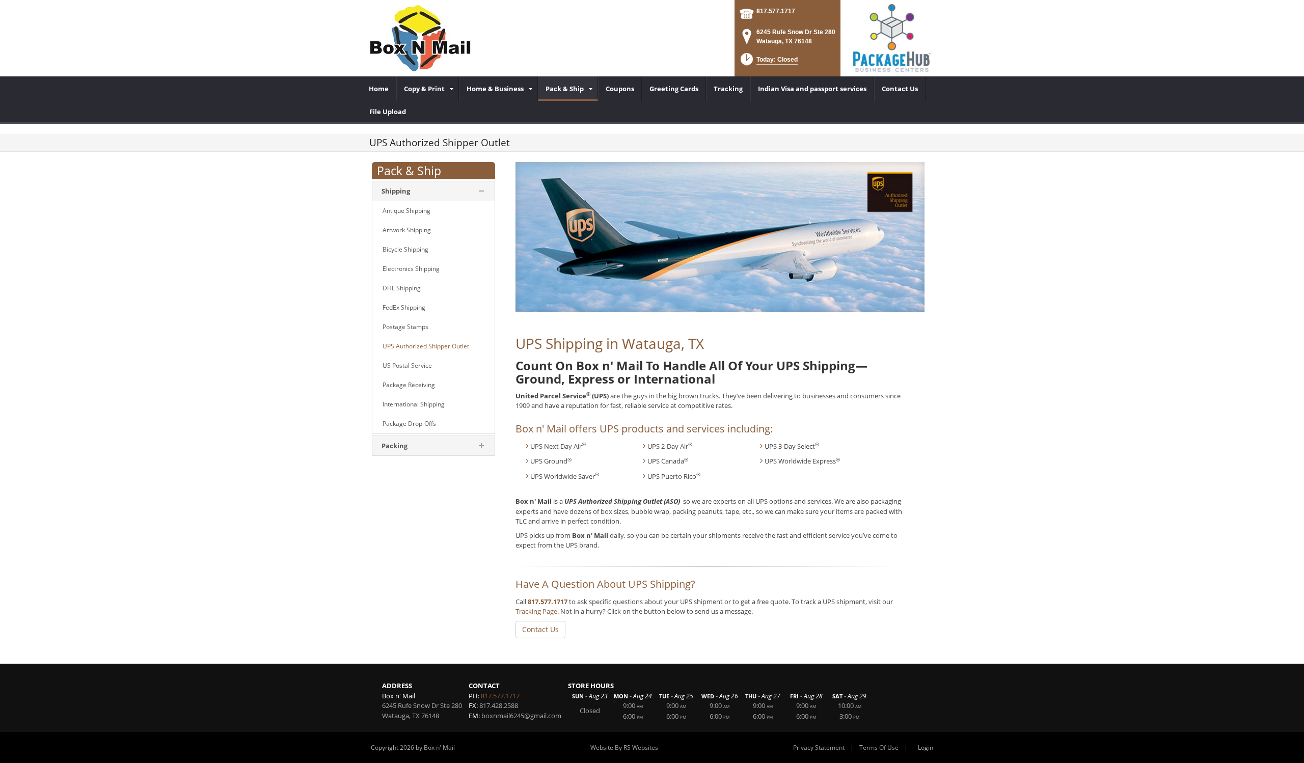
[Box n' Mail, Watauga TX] (420, 38)
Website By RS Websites (624, 747)
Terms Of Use (879, 747)
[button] (768, 62)
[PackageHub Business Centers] (891, 37)
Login (925, 747)
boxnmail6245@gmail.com (521, 715)
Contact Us (540, 629)
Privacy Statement (819, 747)
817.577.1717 (775, 11)
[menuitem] (379, 88)
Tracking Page (536, 611)
